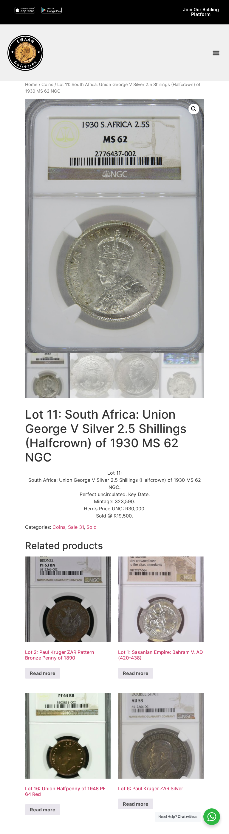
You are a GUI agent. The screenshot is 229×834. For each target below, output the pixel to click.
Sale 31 (76, 527)
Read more (42, 673)
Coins (47, 84)
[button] (216, 53)
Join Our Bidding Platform (201, 12)
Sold (91, 527)
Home (31, 84)
